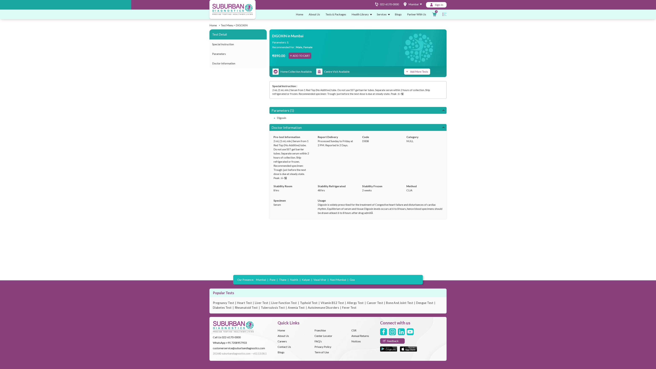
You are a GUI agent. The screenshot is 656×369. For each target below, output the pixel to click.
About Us (314, 14)
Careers (282, 341)
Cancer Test (375, 303)
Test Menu (227, 25)
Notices (356, 341)
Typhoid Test (309, 303)
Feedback (393, 341)
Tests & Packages (335, 14)
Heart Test (244, 303)
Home (299, 14)
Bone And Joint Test (399, 303)
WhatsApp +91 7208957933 (230, 342)
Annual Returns (360, 335)
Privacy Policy (323, 346)
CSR (353, 330)
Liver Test (261, 303)
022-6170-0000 (231, 337)
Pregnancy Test (223, 303)
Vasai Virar (321, 279)
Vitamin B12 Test (332, 303)
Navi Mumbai (339, 279)
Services (382, 14)
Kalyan (307, 279)
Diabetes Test (222, 307)
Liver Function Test (284, 303)
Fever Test (349, 307)
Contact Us (284, 346)
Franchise (320, 330)
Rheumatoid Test (246, 307)
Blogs (398, 14)
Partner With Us (416, 14)
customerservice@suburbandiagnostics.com (239, 348)
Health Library (360, 14)
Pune (274, 279)
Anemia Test (296, 307)
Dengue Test (424, 303)
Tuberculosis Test (273, 307)
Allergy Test (355, 303)
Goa (352, 279)
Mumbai (262, 279)
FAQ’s (318, 341)
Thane (284, 279)
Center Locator (323, 335)
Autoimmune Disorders (323, 307)
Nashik (295, 279)
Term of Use (322, 352)
